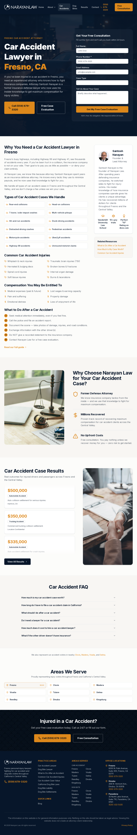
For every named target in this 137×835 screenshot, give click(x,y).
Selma (102, 655)
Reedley (75, 779)
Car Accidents (64, 7)
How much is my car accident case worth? (42, 597)
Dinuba (89, 779)
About (50, 7)
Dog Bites (75, 7)
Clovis (77, 655)
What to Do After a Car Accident (112, 245)
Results (84, 7)
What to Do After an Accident (51, 773)
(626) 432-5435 (116, 804)
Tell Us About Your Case (87, 89)
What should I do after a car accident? (40, 612)
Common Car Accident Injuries (111, 253)
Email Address (82, 67)
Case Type (81, 78)
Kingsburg (76, 783)
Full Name (80, 46)
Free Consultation (123, 7)
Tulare (74, 776)
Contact (95, 7)
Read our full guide (14, 347)
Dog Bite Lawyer (45, 769)
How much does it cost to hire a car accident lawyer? (48, 628)
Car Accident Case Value (49, 780)
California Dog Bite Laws (48, 784)
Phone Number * (84, 57)
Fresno (75, 769)
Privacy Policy (127, 825)
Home (41, 7)
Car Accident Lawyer (47, 765)
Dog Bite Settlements (47, 792)
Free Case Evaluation (47, 107)
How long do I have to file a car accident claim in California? (51, 605)
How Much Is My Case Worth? (111, 249)
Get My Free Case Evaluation (102, 109)
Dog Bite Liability (45, 788)
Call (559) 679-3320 (21, 107)
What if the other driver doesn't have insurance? (46, 635)
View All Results (15, 561)
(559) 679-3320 (105, 7)
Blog (40, 803)
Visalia (92, 655)
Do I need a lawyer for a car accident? (40, 620)
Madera (84, 655)
